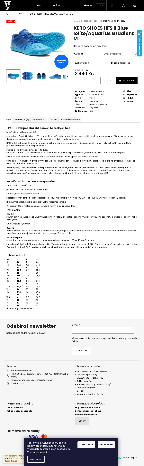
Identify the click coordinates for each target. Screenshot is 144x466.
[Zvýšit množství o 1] (110, 80)
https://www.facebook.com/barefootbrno (31, 380)
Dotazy (80, 391)
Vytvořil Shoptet (130, 457)
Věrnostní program (86, 387)
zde (46, 452)
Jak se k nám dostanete (19, 411)
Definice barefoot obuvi (88, 411)
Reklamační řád (84, 381)
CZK (100, 5)
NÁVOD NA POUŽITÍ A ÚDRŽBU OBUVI (94, 371)
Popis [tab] (8, 119)
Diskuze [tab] (53, 119)
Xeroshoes (125, 63)
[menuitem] (39, 5)
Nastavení (36, 459)
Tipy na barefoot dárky (87, 407)
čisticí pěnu (11, 219)
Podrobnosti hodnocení (112, 21)
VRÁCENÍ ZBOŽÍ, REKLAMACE (90, 377)
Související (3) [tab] (22, 119)
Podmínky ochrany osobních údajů (94, 384)
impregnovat (42, 240)
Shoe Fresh (56, 244)
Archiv (82, 421)
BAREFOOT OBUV (96, 91)
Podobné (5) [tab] (39, 119)
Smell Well (25, 247)
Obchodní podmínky (87, 374)
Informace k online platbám (90, 394)
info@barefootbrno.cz (21, 370)
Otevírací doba (14, 407)
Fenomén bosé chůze (86, 415)
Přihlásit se (81, 350)
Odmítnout (86, 444)
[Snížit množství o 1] (97, 80)
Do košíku (128, 80)
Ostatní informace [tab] (70, 119)
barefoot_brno (18, 383)
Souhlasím (106, 444)
